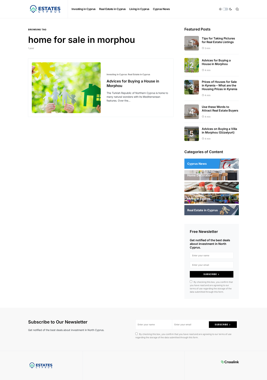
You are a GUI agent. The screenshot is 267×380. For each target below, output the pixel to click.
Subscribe (210, 274)
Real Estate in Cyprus (139, 74)
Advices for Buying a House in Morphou (216, 62)
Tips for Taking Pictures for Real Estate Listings (218, 40)
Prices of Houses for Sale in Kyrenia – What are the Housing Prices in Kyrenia (219, 85)
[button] (225, 9)
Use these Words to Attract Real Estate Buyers (220, 108)
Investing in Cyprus (117, 74)
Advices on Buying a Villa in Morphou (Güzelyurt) (219, 130)
